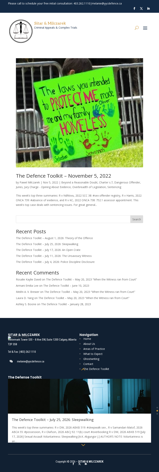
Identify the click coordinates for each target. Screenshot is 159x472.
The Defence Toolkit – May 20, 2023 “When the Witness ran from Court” (91, 279)
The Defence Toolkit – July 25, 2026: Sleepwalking (47, 244)
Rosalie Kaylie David (28, 279)
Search (136, 219)
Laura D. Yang (25, 298)
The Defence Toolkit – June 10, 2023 (66, 285)
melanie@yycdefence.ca (107, 3)
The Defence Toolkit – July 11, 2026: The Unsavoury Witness (54, 256)
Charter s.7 (106, 182)
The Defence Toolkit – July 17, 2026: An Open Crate (48, 250)
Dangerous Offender (127, 182)
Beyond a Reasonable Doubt (79, 182)
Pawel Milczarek (30, 182)
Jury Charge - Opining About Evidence (47, 187)
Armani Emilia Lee (27, 285)
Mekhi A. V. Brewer (27, 292)
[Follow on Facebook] (134, 8)
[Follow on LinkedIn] (148, 8)
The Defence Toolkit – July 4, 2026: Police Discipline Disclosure (55, 262)
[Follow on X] (141, 8)
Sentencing (114, 187)
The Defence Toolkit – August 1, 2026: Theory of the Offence (54, 238)
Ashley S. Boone (26, 304)
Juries (19, 187)
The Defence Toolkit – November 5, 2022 (63, 175)
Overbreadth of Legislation (89, 187)
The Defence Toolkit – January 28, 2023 (66, 304)
